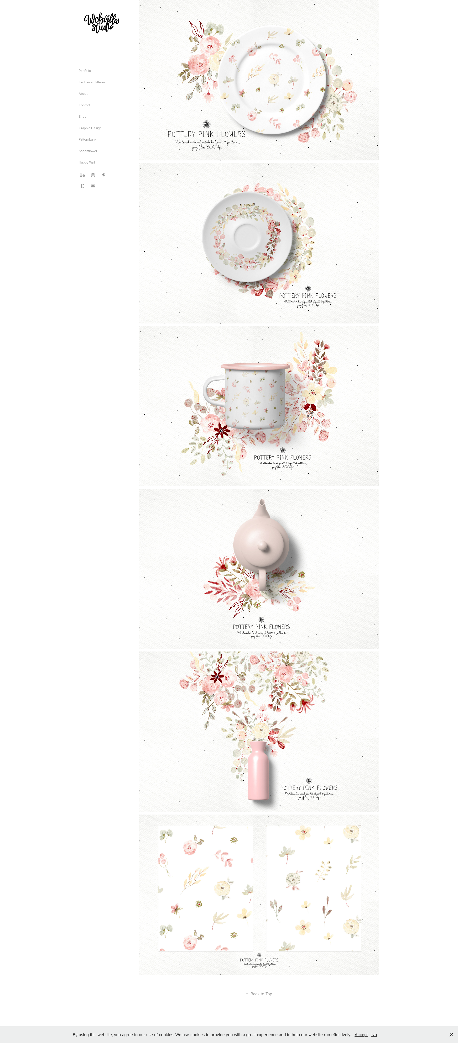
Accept (361, 1035)
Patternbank (87, 139)
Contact (84, 105)
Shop (82, 116)
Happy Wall (87, 162)
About (83, 93)
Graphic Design (90, 128)
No (374, 1035)
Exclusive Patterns (92, 82)
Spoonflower (88, 150)
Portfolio (85, 70)
